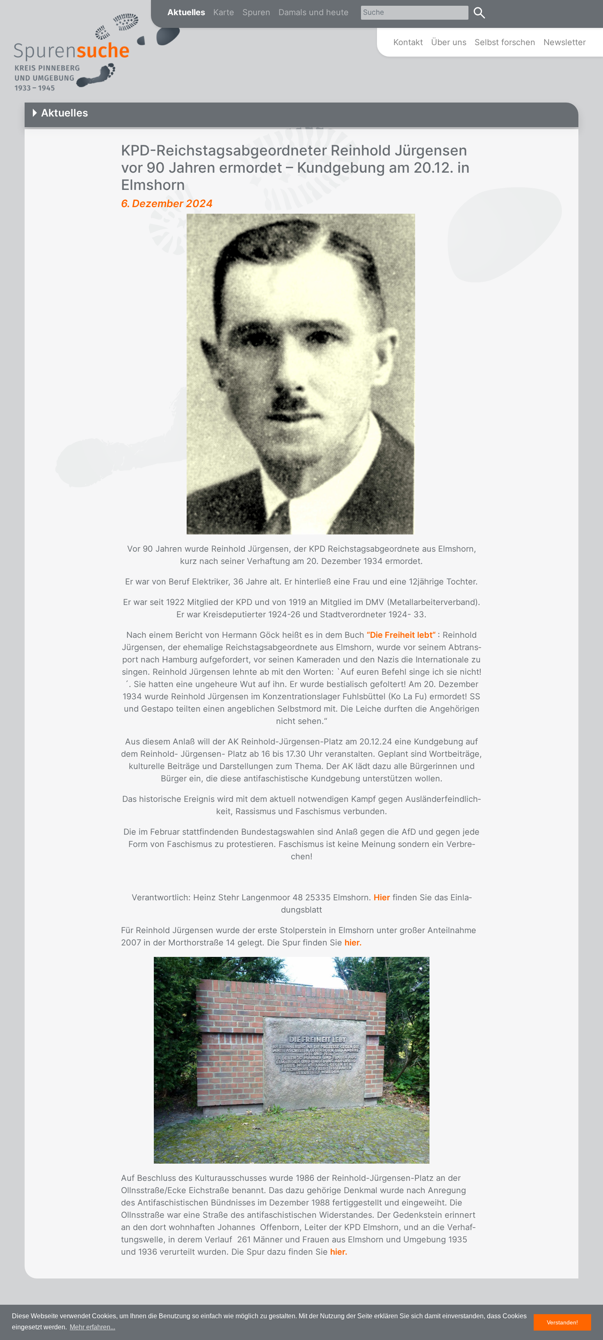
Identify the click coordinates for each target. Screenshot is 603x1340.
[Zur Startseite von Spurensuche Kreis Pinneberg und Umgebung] (96, 53)
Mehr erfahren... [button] (92, 1327)
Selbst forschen (505, 42)
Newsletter (565, 42)
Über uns (448, 42)
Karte (223, 12)
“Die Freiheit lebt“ (402, 635)
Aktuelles (186, 12)
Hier (382, 897)
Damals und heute (314, 12)
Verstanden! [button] (562, 1322)
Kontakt (408, 42)
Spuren (256, 12)
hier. (353, 942)
